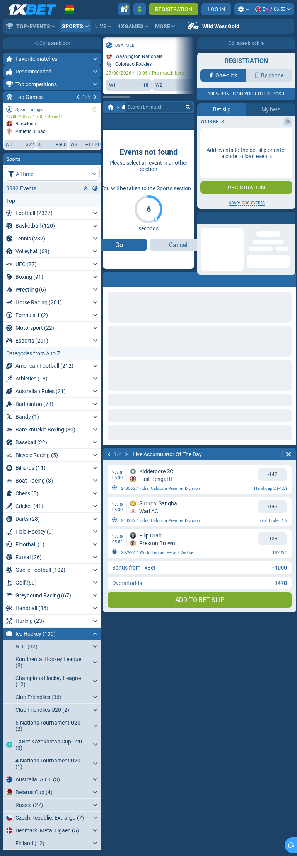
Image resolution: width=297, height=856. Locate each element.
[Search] (188, 107)
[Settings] (243, 9)
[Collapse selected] (85, 188)
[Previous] (78, 97)
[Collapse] (95, 634)
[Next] (95, 97)
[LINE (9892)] (110, 107)
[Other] (149, 121)
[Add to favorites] (94, 109)
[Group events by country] (95, 188)
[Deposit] (139, 9)
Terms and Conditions (250, 138)
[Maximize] (95, 59)
